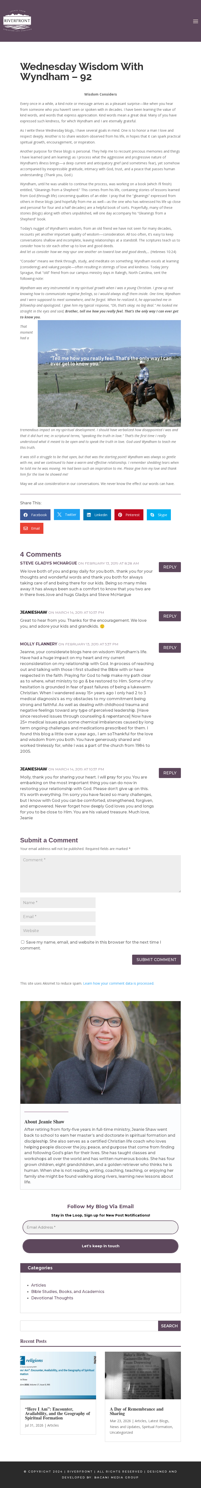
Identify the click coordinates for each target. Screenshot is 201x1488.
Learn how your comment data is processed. (118, 983)
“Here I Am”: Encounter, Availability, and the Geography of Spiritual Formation (57, 1413)
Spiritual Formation (157, 1426)
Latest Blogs (158, 1420)
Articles (38, 1285)
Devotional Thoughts (52, 1298)
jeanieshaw (33, 612)
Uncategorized (121, 1432)
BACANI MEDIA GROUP (116, 1477)
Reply (169, 567)
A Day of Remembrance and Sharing (136, 1411)
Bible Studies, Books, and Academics (67, 1291)
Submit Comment (156, 959)
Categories (40, 1267)
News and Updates (125, 1426)
